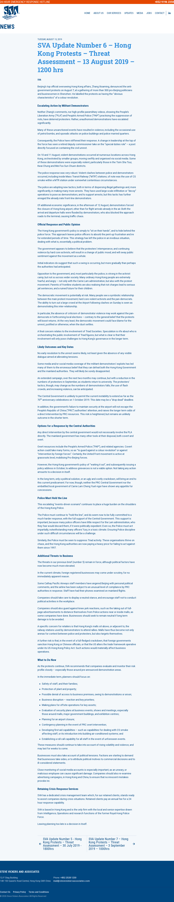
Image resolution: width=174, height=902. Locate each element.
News (7, 26)
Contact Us (5, 892)
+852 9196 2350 (164, 2)
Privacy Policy (19, 892)
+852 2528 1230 (68, 877)
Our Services (114, 13)
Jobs (149, 13)
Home (87, 13)
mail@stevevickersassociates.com (71, 881)
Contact (159, 13)
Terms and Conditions (39, 892)
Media (140, 13)
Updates (128, 13)
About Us (99, 13)
